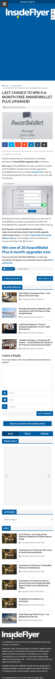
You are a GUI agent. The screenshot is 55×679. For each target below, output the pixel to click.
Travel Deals (10, 441)
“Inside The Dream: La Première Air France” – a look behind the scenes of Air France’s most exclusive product (35, 342)
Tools (27, 433)
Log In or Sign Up (28, 2)
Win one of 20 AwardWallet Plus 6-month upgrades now (26, 249)
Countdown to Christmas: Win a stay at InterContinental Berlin (35, 551)
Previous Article (13, 278)
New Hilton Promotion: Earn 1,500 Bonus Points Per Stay (34, 294)
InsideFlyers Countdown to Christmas (31, 600)
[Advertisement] (27, 52)
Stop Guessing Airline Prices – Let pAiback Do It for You (34, 615)
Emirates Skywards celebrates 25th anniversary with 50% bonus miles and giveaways (35, 311)
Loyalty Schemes (23, 269)
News (6, 528)
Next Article (44, 278)
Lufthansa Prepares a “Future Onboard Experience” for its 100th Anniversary (34, 326)
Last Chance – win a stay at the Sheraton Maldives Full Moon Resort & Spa (35, 536)
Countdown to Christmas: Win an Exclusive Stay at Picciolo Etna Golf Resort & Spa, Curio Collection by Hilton (34, 584)
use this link (36, 172)
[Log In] (53, 17)
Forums (44, 433)
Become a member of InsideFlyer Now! (27, 423)
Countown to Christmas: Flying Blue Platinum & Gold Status (35, 566)
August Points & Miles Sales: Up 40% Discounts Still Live (21, 495)
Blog (10, 433)
